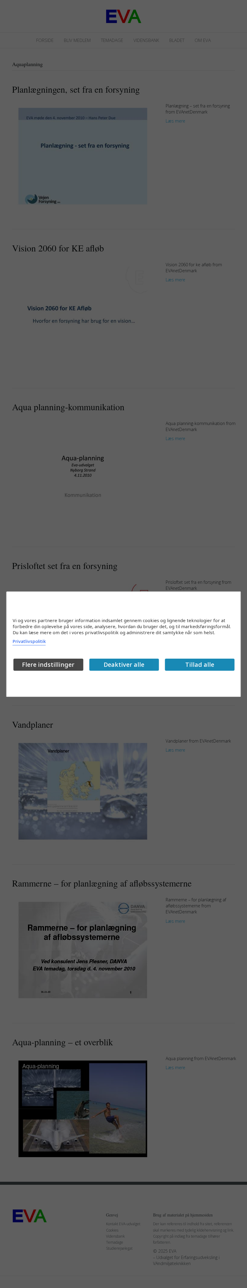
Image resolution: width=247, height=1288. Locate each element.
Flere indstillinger (48, 664)
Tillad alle (199, 664)
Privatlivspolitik (29, 641)
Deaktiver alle (124, 664)
